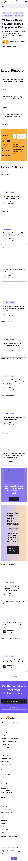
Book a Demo (14, 707)
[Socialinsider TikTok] (2, 722)
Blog (3, 6)
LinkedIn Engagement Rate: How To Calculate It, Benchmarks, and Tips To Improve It (14, 455)
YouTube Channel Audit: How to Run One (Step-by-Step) (13, 197)
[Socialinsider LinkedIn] (17, 722)
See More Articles (14, 676)
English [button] (19, 2)
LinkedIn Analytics (5, 761)
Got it (14, 858)
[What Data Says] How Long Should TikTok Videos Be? (12, 98)
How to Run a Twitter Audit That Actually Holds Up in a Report (14, 234)
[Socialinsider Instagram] (9, 722)
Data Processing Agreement (7, 851)
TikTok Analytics (5, 755)
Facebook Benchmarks (6, 806)
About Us (3, 826)
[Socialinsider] (6, 2)
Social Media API (5, 744)
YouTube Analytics (5, 769)
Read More (14, 499)
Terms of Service (4, 850)
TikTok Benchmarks (6, 809)
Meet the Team (4, 829)
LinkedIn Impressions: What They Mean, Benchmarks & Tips (14, 661)
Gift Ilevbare (10, 349)
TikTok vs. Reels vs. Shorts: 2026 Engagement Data (13, 24)
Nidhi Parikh (10, 630)
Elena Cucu (22, 41)
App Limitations (5, 747)
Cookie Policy (18, 851)
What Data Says (5, 801)
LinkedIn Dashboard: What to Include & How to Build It (12, 344)
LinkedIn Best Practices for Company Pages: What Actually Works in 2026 (13, 382)
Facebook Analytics (6, 764)
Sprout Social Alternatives (7, 781)
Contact (3, 823)
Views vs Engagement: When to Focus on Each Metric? (14, 418)
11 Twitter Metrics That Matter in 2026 (14, 271)
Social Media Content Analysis (8, 741)
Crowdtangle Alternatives (7, 783)
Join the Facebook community (12, 550)
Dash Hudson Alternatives (7, 778)
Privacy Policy (13, 850)
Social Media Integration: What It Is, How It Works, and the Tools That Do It (14, 308)
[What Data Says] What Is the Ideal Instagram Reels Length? (13, 80)
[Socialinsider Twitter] (13, 722)
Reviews (3, 832)
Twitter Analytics (5, 767)
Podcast (3, 815)
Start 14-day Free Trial (14, 701)
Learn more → (20, 855)
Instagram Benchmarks (6, 804)
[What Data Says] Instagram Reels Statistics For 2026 (12, 115)
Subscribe (21, 136)
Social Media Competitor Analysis (9, 738)
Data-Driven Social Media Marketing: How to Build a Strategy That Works (11, 588)
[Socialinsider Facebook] (6, 722)
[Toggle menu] (26, 2)
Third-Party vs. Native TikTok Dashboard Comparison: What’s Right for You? (14, 625)
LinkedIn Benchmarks (6, 812)
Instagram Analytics (6, 758)
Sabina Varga (14, 41)
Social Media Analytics (6, 735)
